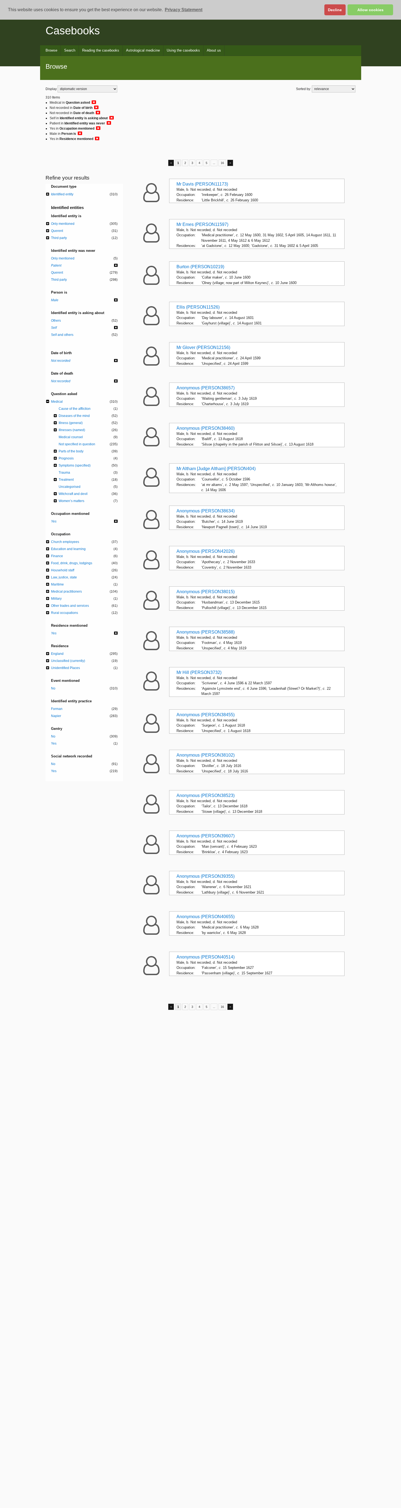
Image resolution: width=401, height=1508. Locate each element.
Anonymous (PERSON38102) (205, 755)
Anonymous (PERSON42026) (205, 551)
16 (222, 163)
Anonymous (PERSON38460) (205, 428)
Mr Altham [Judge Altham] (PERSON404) (216, 468)
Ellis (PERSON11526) (198, 307)
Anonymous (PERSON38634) (205, 511)
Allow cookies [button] (370, 10)
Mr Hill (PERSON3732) (199, 672)
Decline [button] (335, 10)
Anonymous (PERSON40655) (205, 916)
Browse (51, 50)
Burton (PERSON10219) (200, 266)
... (214, 163)
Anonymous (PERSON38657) (205, 388)
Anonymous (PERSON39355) (205, 876)
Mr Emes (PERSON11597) (202, 224)
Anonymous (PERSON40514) (205, 957)
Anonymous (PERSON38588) (205, 632)
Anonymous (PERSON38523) (205, 795)
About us (214, 50)
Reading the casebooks (100, 50)
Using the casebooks (183, 50)
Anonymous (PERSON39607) (205, 836)
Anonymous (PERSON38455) (205, 714)
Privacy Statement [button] (183, 9)
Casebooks (73, 31)
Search (69, 50)
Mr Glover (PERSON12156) (203, 347)
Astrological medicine (143, 50)
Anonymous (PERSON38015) (205, 591)
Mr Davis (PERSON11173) (202, 184)
